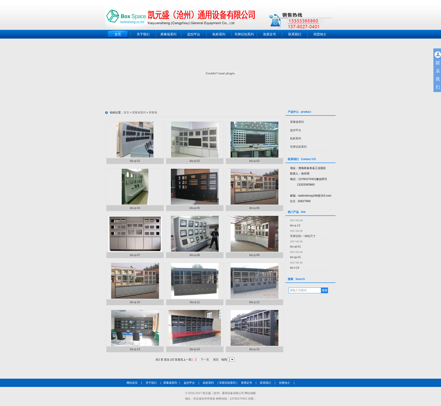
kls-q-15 (254, 349)
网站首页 (132, 382)
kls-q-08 (195, 255)
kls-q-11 (195, 302)
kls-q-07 (135, 255)
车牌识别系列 (244, 34)
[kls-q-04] (135, 203)
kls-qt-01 (295, 246)
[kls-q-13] (135, 345)
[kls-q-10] (135, 297)
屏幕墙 (153, 112)
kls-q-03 (254, 161)
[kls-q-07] (135, 250)
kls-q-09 (254, 255)
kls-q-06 (254, 208)
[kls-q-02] (195, 156)
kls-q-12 (254, 302)
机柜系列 (218, 34)
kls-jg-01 (295, 257)
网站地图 (250, 393)
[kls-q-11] (194, 297)
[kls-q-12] (254, 297)
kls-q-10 (135, 302)
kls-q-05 (195, 208)
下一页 (205, 359)
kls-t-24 (294, 267)
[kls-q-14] (195, 345)
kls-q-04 (135, 208)
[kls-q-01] (135, 156)
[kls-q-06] (254, 203)
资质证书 (269, 34)
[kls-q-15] (254, 345)
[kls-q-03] (254, 156)
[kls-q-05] (195, 203)
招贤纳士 (320, 34)
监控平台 (193, 34)
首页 (118, 34)
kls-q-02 (195, 161)
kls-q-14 (195, 349)
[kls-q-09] (254, 250)
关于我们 (143, 34)
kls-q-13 (295, 225)
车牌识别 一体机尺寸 (303, 236)
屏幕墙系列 (168, 34)
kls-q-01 (135, 161)
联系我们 (294, 34)
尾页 (216, 359)
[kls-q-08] (195, 250)
